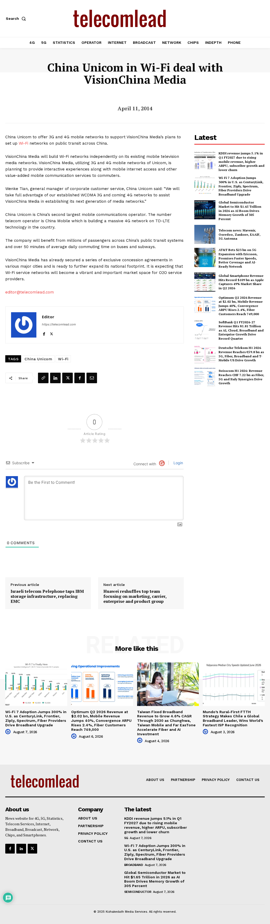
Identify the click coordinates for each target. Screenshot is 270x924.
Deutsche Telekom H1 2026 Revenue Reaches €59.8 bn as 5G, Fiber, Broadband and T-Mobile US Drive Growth (241, 354)
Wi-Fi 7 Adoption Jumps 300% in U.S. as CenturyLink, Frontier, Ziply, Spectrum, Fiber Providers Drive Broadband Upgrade (241, 186)
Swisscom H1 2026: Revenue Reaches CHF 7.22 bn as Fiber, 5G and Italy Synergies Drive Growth (241, 377)
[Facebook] (44, 333)
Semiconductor (137, 892)
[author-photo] (8, 732)
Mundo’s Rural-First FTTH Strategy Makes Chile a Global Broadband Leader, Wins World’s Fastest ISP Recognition (233, 718)
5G (126, 838)
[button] (17, 18)
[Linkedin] (55, 378)
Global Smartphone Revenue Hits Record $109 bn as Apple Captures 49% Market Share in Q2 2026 (241, 282)
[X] (52, 333)
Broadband (133, 865)
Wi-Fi (23, 143)
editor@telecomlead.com (29, 292)
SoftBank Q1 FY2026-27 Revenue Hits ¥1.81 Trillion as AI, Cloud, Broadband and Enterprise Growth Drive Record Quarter (241, 330)
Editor (48, 316)
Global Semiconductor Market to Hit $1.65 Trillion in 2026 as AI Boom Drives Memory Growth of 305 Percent (240, 210)
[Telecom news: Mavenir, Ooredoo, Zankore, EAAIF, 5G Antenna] (204, 234)
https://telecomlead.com (59, 324)
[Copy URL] (43, 378)
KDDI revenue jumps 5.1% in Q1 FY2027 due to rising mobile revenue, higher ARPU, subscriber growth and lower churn (241, 161)
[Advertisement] (232, 429)
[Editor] (23, 325)
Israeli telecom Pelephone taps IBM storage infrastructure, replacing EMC (47, 596)
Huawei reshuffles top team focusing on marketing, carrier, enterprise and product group (134, 596)
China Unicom (38, 359)
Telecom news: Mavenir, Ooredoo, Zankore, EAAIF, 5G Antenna (240, 234)
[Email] (91, 378)
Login (177, 463)
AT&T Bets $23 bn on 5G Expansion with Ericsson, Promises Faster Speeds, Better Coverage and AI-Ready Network (238, 258)
